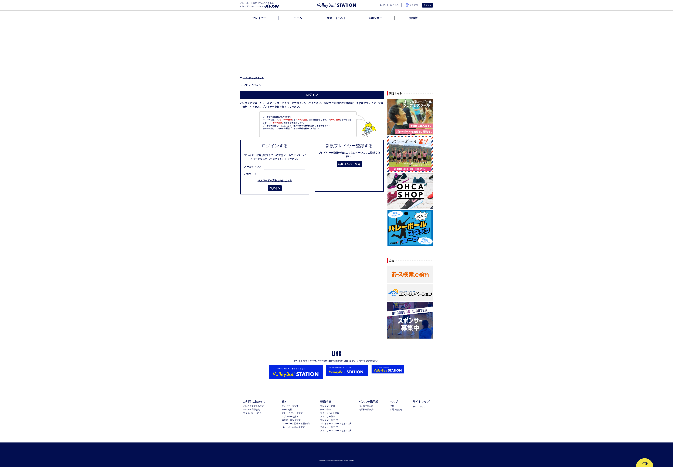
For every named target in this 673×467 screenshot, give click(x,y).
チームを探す (288, 409)
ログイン (274, 188)
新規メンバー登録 (349, 164)
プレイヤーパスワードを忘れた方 (336, 424)
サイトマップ (419, 407)
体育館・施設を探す (291, 420)
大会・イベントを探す (292, 413)
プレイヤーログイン (329, 420)
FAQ (392, 406)
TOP (645, 464)
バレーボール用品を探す (293, 427)
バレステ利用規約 (251, 409)
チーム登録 (325, 409)
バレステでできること (253, 77)
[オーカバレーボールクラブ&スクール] (410, 117)
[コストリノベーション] (410, 292)
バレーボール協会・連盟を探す (296, 424)
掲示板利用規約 (366, 409)
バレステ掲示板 (366, 406)
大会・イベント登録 (329, 413)
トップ (243, 85)
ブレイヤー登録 (327, 406)
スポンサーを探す (290, 417)
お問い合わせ (396, 409)
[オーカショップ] (410, 191)
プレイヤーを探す (290, 406)
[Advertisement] (336, 47)
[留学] (410, 154)
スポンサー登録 (327, 417)
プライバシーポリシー (253, 413)
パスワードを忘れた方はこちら (275, 180)
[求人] (410, 228)
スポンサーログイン (329, 427)
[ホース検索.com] (410, 274)
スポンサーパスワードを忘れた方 (336, 431)
